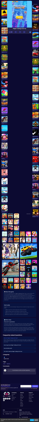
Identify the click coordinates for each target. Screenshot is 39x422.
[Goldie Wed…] (4, 239)
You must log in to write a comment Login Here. (21, 370)
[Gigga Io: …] (4, 221)
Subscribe (35, 386)
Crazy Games (21, 403)
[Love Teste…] (22, 239)
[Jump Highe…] (4, 233)
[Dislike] (15, 32)
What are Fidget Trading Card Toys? (19, 338)
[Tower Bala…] (28, 274)
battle (4, 363)
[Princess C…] (22, 274)
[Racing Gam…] (10, 227)
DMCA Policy (31, 397)
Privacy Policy (31, 394)
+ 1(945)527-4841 (8, 413)
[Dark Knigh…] (34, 262)
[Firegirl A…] (10, 286)
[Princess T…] (16, 227)
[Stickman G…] (10, 268)
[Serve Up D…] (16, 239)
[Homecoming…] (16, 286)
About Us (13, 394)
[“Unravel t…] (34, 239)
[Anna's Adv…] (10, 233)
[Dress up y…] (22, 286)
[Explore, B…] (10, 280)
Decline (36, 420)
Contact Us (14, 397)
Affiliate (30, 398)
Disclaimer (31, 395)
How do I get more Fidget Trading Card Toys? (19, 345)
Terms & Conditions (31, 401)
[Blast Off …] (28, 286)
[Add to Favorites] (20, 32)
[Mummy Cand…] (28, 262)
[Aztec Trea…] (22, 233)
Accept (32, 420)
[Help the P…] (22, 262)
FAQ (12, 400)
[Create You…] (34, 233)
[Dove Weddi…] (34, 268)
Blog (12, 395)
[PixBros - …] (16, 233)
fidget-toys (8, 363)
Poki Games (21, 400)
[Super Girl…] (4, 215)
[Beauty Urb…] (10, 221)
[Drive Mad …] (28, 251)
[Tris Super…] (22, 268)
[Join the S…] (34, 274)
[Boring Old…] (4, 286)
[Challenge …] (28, 233)
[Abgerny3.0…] (4, 227)
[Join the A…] (16, 280)
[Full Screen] (24, 32)
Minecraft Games (22, 397)
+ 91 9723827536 (24, 417)
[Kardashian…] (10, 251)
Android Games (21, 405)
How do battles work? (19, 348)
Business (13, 398)
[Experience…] (10, 239)
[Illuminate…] (28, 268)
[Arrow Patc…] (16, 215)
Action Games (21, 395)
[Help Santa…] (34, 280)
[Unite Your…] (10, 215)
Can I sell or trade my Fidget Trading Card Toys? (19, 351)
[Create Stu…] (16, 221)
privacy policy (35, 388)
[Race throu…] (22, 280)
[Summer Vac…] (28, 239)
